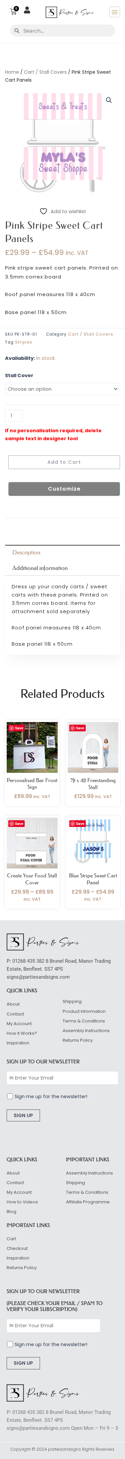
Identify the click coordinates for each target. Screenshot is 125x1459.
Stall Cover (19, 375)
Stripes (23, 342)
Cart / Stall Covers (45, 72)
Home (12, 72)
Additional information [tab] (40, 568)
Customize (64, 489)
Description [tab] (26, 552)
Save (19, 727)
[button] (114, 12)
